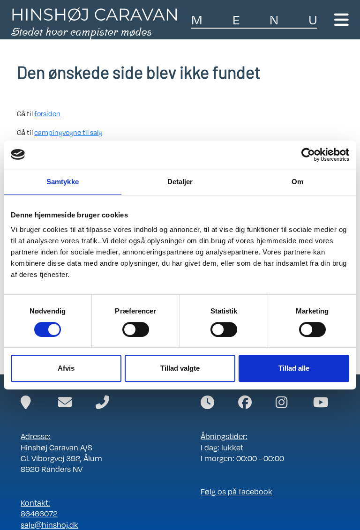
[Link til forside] (94, 22)
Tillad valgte (180, 368)
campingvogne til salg (68, 132)
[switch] (135, 329)
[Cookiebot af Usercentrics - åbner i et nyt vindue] (308, 155)
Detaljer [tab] (180, 182)
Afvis (66, 368)
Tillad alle (293, 368)
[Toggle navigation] (341, 19)
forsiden (47, 113)
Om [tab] (297, 182)
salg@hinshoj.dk (49, 524)
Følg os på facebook (236, 491)
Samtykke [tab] (62, 182)
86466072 (39, 513)
